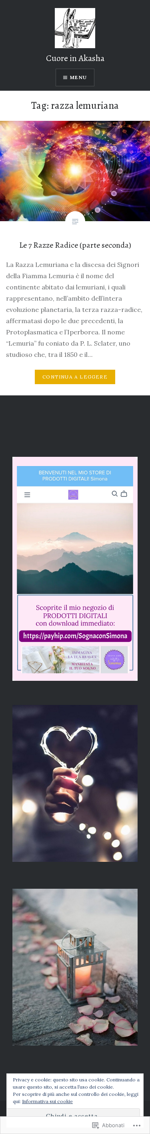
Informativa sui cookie (47, 1101)
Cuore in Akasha (75, 58)
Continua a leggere (75, 377)
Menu (78, 77)
